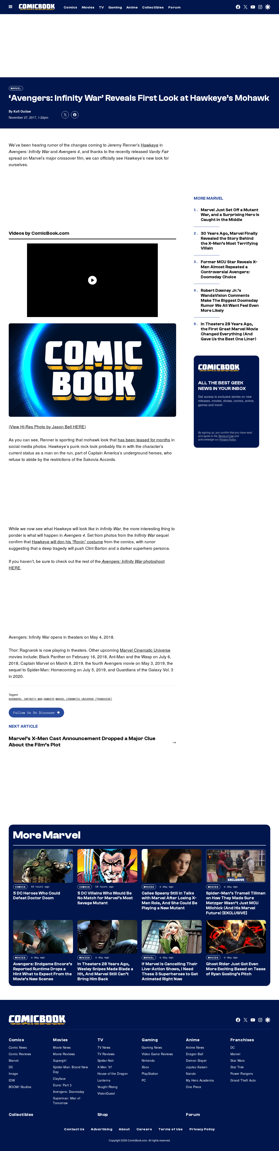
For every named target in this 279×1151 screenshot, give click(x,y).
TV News (104, 1047)
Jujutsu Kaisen (196, 1067)
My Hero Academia (200, 1080)
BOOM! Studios (20, 1087)
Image (13, 1073)
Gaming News (152, 1047)
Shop (102, 1114)
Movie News (62, 1047)
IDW (12, 1080)
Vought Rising (107, 1087)
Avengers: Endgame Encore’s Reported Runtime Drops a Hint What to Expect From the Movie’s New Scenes (42, 971)
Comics (70, 7)
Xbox (145, 1067)
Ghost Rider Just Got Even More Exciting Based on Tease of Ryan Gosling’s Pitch (235, 969)
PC (144, 1080)
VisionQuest (106, 1093)
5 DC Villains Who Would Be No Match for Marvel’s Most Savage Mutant (105, 898)
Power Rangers (241, 1073)
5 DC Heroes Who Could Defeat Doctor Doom (36, 896)
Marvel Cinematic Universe (145, 650)
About (124, 1129)
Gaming (115, 7)
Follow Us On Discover (35, 712)
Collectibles (153, 7)
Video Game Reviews (157, 1054)
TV (101, 7)
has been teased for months (144, 439)
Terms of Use (226, 436)
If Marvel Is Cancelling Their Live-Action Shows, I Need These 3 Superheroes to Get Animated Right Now (170, 971)
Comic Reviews (20, 1054)
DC (11, 1067)
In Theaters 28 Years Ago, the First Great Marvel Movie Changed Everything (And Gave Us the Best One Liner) (229, 331)
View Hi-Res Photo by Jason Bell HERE (47, 426)
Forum (174, 7)
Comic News (18, 1047)
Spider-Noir (105, 1060)
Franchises (242, 1040)
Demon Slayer (196, 1060)
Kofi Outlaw (22, 111)
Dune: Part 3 (62, 1085)
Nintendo (148, 1060)
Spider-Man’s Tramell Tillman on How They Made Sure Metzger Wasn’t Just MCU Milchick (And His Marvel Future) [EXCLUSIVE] (235, 903)
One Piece (193, 1087)
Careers (144, 1129)
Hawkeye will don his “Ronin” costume (67, 541)
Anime (132, 7)
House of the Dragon (112, 1073)
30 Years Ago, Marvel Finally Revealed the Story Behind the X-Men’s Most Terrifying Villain (229, 241)
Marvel (16, 88)
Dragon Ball (194, 1054)
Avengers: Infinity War (25, 699)
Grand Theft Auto (243, 1080)
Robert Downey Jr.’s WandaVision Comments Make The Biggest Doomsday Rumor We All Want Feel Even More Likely (230, 300)
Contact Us (74, 1129)
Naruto (191, 1073)
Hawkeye (149, 145)
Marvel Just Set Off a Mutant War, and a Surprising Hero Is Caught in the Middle (230, 215)
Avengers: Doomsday (68, 1091)
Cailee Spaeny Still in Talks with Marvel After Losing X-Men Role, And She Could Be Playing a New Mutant (169, 900)
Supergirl (59, 1060)
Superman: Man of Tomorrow (66, 1100)
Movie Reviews (64, 1054)
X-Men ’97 (104, 1067)
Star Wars (237, 1060)
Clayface (59, 1078)
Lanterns (103, 1080)
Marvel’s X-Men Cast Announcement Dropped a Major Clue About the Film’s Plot (82, 742)
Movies (88, 7)
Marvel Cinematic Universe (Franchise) (84, 699)
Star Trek (237, 1067)
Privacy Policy (227, 439)
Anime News (195, 1047)
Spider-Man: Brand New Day (70, 1069)
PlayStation (150, 1073)
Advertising (101, 1129)
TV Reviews (106, 1054)
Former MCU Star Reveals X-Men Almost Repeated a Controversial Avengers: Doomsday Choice (229, 269)
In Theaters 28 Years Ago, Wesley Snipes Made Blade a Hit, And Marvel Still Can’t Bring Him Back (105, 971)
